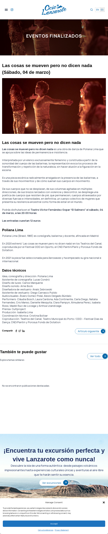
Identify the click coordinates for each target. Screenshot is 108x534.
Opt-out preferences (45, 530)
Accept (54, 523)
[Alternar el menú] (6, 10)
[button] (103, 502)
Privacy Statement (62, 530)
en (97, 9)
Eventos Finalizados (54, 36)
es (102, 9)
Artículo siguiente (88, 331)
